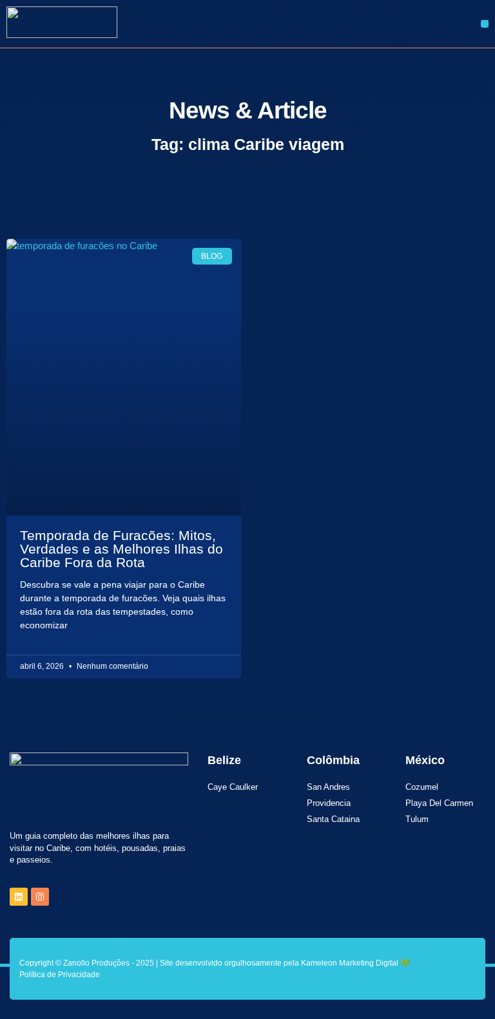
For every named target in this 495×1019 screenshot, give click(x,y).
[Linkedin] (19, 897)
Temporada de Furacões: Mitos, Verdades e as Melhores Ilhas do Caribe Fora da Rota (121, 549)
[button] (485, 24)
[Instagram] (40, 897)
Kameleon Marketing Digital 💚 (355, 963)
